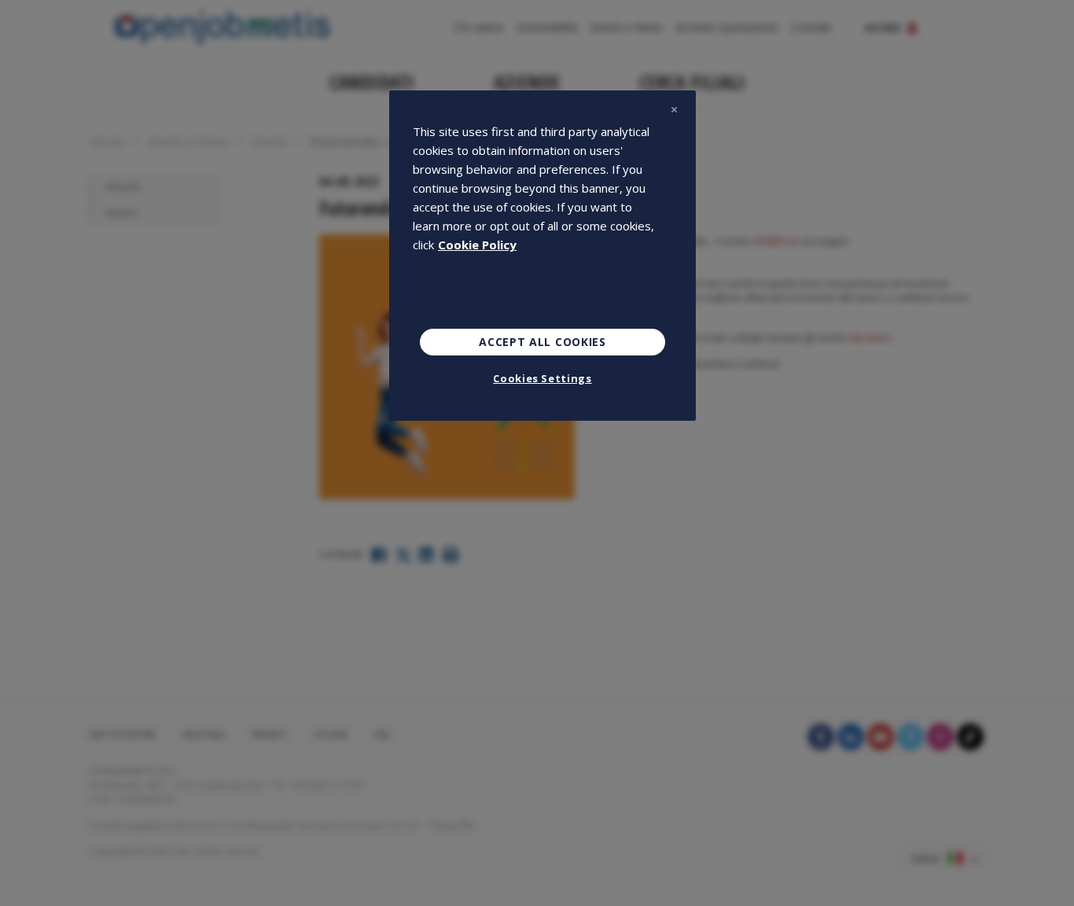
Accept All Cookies (542, 341)
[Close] (674, 109)
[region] (542, 255)
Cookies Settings (542, 378)
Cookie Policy (477, 244)
